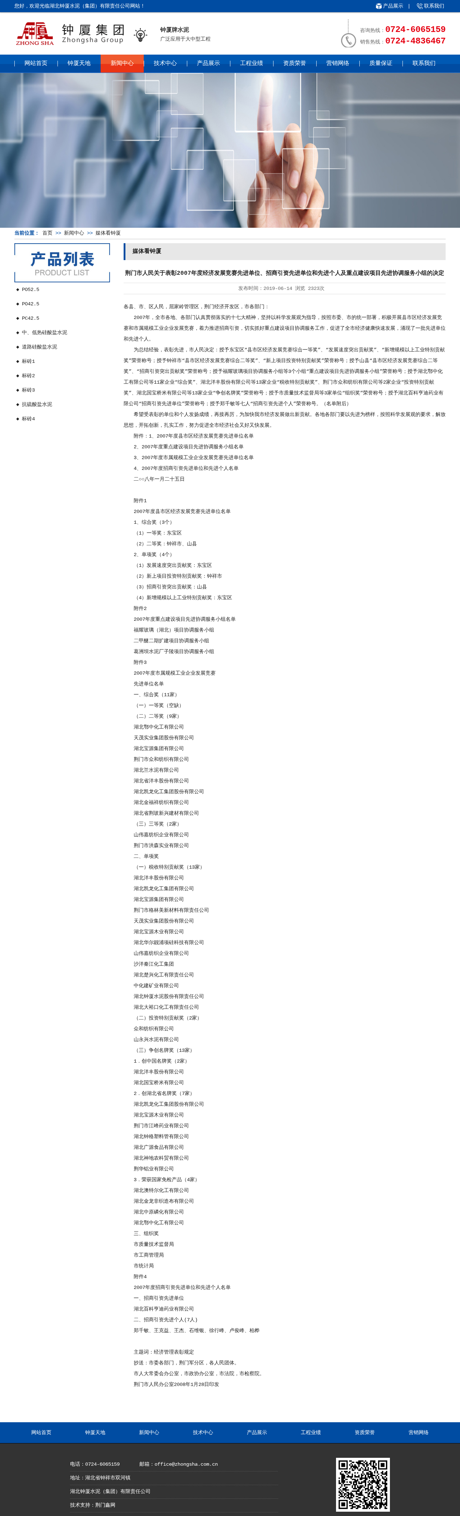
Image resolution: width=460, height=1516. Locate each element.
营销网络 (337, 63)
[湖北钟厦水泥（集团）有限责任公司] (69, 44)
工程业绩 (251, 63)
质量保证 (380, 63)
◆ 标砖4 (25, 419)
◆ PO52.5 (27, 289)
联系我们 (434, 6)
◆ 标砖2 (25, 376)
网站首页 (35, 63)
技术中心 (165, 63)
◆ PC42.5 (27, 318)
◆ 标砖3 (25, 390)
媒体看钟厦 (108, 233)
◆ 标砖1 (25, 361)
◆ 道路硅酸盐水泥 (36, 347)
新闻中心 (122, 63)
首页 (47, 233)
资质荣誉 (294, 63)
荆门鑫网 (105, 1505)
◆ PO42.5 (27, 304)
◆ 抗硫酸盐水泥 (34, 404)
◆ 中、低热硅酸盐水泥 (41, 333)
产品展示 (393, 6)
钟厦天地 (79, 63)
